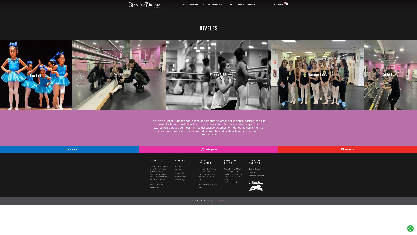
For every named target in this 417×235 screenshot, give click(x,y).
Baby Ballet (179, 166)
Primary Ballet (180, 173)
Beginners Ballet (180, 176)
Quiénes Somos (254, 169)
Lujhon (221, 201)
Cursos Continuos (211, 5)
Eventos (228, 5)
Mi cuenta (278, 5)
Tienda (239, 5)
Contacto (251, 4)
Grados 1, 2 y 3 (180, 180)
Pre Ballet (178, 170)
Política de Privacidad (256, 176)
